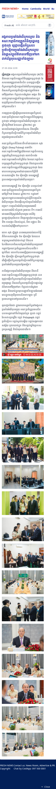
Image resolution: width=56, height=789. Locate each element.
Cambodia (35, 8)
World (46, 8)
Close (47, 786)
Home (25, 8)
